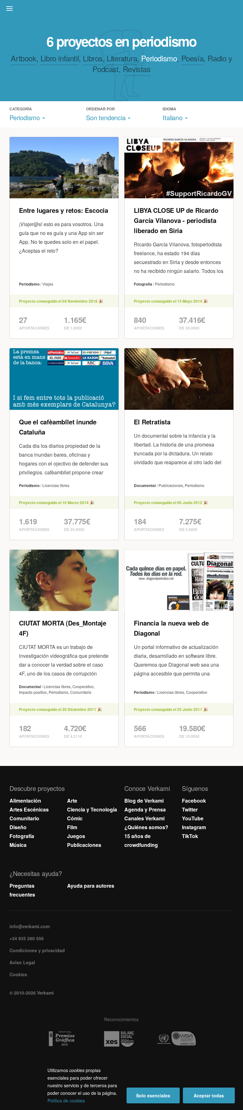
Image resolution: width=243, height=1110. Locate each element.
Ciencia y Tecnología (92, 809)
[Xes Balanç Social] (121, 1038)
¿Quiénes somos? (146, 827)
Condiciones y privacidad (37, 950)
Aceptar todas (209, 1095)
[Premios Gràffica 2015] (64, 1038)
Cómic (75, 818)
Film (72, 827)
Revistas (137, 68)
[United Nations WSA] (179, 1038)
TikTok (190, 836)
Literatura (122, 58)
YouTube (192, 818)
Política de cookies (66, 1100)
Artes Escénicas (29, 809)
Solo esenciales (153, 1095)
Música (18, 844)
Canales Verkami (144, 818)
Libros (93, 58)
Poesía (192, 58)
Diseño (18, 827)
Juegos (76, 836)
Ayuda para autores (90, 885)
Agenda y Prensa (145, 809)
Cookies (18, 974)
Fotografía (21, 836)
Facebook (194, 800)
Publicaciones (84, 844)
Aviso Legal (22, 962)
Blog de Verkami (144, 800)
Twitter (190, 809)
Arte (72, 800)
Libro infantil (59, 58)
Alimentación (25, 800)
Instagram (194, 827)
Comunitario (24, 818)
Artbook (23, 58)
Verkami (122, 10)
